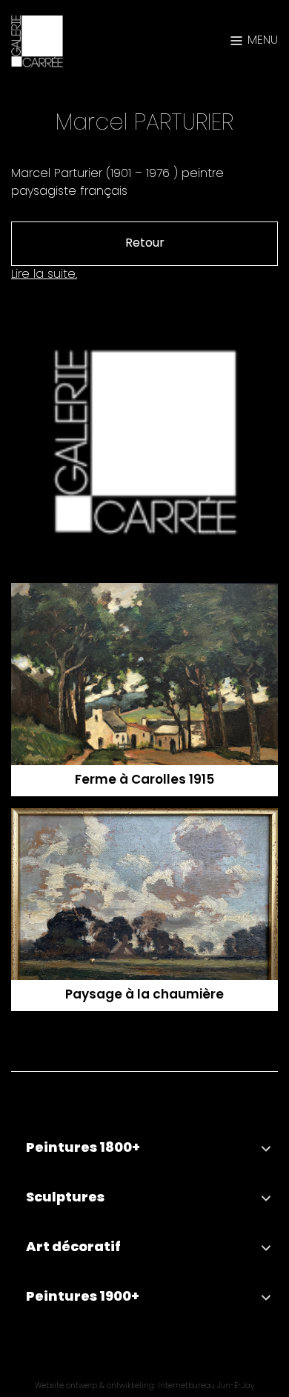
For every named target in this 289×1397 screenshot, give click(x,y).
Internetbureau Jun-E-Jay (206, 1387)
